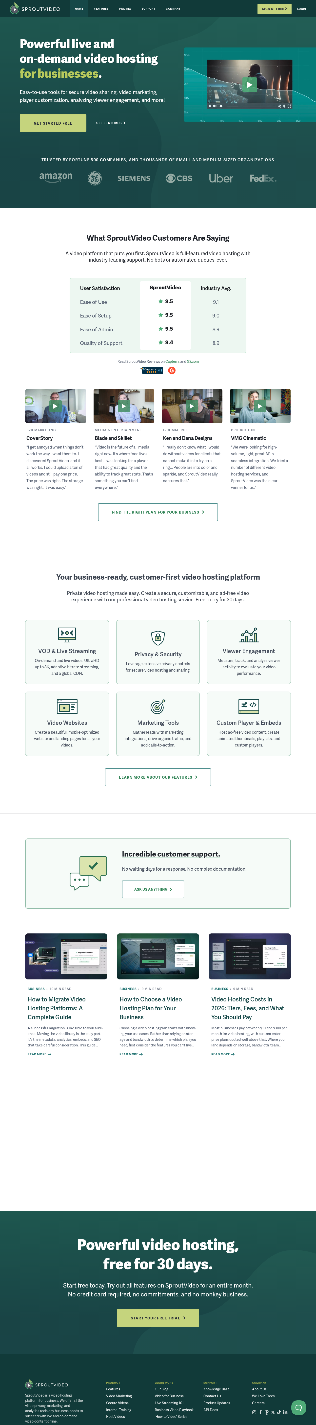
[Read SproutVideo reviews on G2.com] (172, 371)
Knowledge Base (216, 1389)
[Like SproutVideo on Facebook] (260, 1412)
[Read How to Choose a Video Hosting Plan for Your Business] (158, 956)
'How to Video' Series (171, 1416)
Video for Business (169, 1396)
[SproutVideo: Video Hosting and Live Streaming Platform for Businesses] (40, 8)
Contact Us (212, 1396)
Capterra (172, 361)
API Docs (210, 1409)
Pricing (125, 8)
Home (79, 8)
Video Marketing (119, 1396)
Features (101, 8)
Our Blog (161, 1389)
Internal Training (118, 1409)
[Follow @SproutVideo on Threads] (267, 1412)
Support (149, 8)
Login (301, 9)
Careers (258, 1403)
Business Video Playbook (174, 1409)
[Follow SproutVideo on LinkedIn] (285, 1412)
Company (173, 8)
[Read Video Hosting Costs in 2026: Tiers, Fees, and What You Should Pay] (250, 956)
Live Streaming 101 (169, 1403)
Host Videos (115, 1416)
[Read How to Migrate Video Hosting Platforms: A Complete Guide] (66, 956)
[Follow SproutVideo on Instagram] (254, 1412)
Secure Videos (117, 1403)
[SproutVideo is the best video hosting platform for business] (46, 1384)
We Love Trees (263, 1396)
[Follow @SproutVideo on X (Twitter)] (273, 1412)
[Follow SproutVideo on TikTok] (279, 1412)
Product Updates (216, 1403)
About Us (259, 1389)
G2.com (193, 361)
